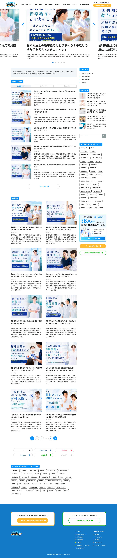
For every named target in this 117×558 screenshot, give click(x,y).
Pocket (64, 450)
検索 (104, 136)
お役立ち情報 (38, 4)
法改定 (37, 490)
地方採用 (68, 477)
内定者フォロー (34, 477)
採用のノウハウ (31, 480)
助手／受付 (43, 86)
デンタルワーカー (16, 474)
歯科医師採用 (15, 487)
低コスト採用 (15, 477)
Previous (23, 25)
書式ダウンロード (36, 484)
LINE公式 (44, 455)
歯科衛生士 (20, 86)
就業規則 (14, 480)
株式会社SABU (48, 484)
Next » (55, 438)
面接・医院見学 (15, 494)
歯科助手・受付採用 (60, 484)
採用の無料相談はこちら (102, 5)
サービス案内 (98, 537)
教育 (20, 484)
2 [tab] (55, 62)
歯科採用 (24, 487)
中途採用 (37, 474)
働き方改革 (24, 477)
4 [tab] (61, 62)
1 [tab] (53, 62)
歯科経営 (42, 487)
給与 (44, 490)
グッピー (24, 470)
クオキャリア (15, 470)
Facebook (43, 450)
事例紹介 (57, 4)
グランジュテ (33, 470)
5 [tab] (64, 62)
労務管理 (54, 477)
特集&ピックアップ (26, 4)
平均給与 (22, 480)
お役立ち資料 (48, 4)
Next (94, 25)
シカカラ (42, 470)
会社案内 (97, 534)
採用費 (13, 484)
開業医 (65, 490)
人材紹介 (53, 474)
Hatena (23, 455)
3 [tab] (58, 62)
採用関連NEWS (84, 4)
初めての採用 (45, 477)
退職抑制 (58, 490)
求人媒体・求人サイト (17, 490)
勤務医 (61, 477)
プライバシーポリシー (100, 545)
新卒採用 (26, 484)
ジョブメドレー (51, 470)
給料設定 (51, 490)
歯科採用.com (33, 487)
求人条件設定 (29, 490)
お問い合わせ (98, 542)
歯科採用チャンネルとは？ (70, 4)
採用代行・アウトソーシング (53, 480)
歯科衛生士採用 (60, 487)
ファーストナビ (27, 474)
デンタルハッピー (62, 470)
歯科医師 (67, 86)
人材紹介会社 (61, 474)
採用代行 (41, 480)
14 (50, 438)
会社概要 (97, 540)
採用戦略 (66, 480)
